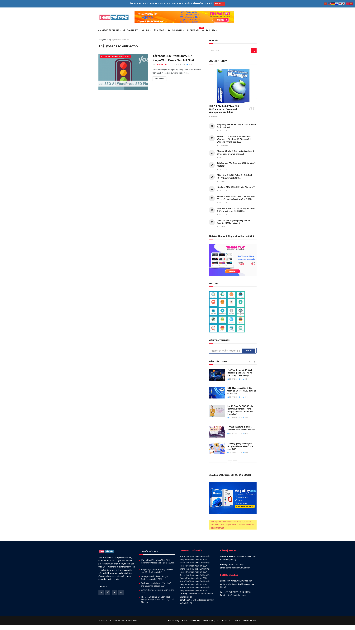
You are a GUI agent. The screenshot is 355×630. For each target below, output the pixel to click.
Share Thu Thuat (130, 620)
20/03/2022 (233, 433)
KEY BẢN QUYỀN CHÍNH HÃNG (238, 592)
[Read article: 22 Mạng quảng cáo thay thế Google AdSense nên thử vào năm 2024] (217, 448)
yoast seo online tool (121, 40)
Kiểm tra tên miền (250, 620)
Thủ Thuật (132, 30)
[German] (333, 3)
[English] (329, 3)
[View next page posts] (235, 462)
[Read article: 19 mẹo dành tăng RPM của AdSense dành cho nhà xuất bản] (217, 432)
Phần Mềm (177, 30)
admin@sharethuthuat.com (238, 568)
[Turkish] (347, 3)
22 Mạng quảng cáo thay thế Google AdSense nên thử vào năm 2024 (240, 446)
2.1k (246, 418)
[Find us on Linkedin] (121, 592)
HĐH (147, 30)
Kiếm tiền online (110, 30)
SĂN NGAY (219, 4)
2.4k (246, 453)
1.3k (246, 379)
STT (111, 620)
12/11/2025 (233, 397)
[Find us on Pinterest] (114, 592)
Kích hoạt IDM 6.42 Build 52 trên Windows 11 (236, 187)
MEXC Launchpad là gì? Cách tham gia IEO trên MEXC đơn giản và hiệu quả (241, 391)
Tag (109, 40)
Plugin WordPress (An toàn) (115, 57)
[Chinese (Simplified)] (326, 3)
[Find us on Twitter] (107, 592)
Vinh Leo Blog (195, 620)
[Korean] (344, 3)
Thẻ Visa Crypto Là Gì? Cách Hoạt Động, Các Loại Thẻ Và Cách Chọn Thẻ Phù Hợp (239, 373)
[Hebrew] (336, 3)
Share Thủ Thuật (162, 65)
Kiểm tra (248, 351)
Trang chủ (102, 40)
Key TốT (237, 620)
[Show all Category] (254, 361)
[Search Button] (254, 50)
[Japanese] (340, 3)
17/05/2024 (176, 65)
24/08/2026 (233, 379)
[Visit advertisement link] (184, 17)
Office (160, 30)
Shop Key (194, 29)
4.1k (246, 433)
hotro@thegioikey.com (236, 595)
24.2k (190, 65)
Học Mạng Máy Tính (211, 620)
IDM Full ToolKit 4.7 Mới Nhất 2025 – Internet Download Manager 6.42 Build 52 (224, 109)
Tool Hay (210, 30)
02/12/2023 (233, 453)
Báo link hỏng (173, 620)
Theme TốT (226, 620)
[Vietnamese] (351, 3)
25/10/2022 (233, 418)
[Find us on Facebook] (101, 592)
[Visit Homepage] (114, 17)
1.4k (246, 397)
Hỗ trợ (184, 620)
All (249, 362)
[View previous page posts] (230, 462)
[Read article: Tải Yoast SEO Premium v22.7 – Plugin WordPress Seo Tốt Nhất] (123, 72)
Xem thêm (160, 79)
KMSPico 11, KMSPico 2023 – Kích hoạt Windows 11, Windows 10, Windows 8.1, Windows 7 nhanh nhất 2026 (234, 139)
